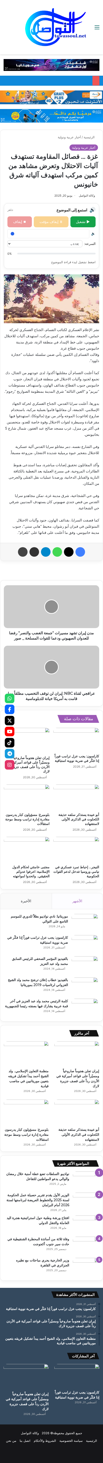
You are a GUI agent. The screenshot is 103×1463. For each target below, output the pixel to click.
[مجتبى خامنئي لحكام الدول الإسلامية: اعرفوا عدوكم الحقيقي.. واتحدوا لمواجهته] (27, 850)
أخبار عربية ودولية (69, 137)
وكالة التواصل (87, 195)
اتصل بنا (25, 1441)
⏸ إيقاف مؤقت (51, 221)
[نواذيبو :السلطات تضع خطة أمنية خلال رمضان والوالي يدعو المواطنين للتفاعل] (86, 1180)
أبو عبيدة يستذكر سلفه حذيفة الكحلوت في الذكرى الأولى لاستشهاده (78, 819)
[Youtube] (9, 731)
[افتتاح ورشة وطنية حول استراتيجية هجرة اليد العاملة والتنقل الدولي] (86, 1224)
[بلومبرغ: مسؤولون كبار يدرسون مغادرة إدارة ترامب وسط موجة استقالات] (27, 797)
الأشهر (77, 901)
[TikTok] (9, 742)
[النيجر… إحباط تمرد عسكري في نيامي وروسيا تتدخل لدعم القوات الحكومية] (76, 850)
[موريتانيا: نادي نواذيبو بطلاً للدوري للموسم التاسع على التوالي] (85, 923)
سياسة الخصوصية (71, 1441)
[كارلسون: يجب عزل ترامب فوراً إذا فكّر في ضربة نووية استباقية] (76, 740)
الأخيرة (26, 901)
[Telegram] (9, 754)
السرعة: (90, 244)
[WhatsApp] (9, 698)
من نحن (11, 1441)
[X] (9, 720)
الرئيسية (90, 137)
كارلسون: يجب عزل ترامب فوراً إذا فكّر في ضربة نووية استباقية (77, 758)
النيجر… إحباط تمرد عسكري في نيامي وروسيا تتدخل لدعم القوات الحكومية (76, 871)
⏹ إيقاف (19, 221)
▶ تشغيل (83, 221)
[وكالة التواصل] (55, 27)
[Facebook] (9, 709)
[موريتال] (51, 65)
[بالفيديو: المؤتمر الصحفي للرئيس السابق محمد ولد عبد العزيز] (85, 965)
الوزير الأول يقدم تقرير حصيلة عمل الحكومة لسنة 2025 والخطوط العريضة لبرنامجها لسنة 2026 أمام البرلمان (37, 1200)
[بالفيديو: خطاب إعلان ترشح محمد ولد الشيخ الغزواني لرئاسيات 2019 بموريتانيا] (85, 986)
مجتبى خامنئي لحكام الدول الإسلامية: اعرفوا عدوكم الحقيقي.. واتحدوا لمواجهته (31, 871)
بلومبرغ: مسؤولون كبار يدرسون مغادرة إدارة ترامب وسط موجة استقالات (27, 819)
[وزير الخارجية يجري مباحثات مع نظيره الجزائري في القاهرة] (86, 1267)
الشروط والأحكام (45, 1441)
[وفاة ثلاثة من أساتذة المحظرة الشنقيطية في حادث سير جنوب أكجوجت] (86, 1246)
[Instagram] (9, 764)
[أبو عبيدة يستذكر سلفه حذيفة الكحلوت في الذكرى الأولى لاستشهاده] (76, 797)
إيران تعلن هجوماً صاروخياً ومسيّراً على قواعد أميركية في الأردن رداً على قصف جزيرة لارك (28, 765)
